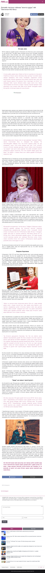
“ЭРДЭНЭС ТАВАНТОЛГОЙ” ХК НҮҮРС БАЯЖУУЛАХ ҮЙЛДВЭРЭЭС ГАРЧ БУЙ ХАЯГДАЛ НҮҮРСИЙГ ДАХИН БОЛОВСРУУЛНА (23, 557)
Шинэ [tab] (12, 528)
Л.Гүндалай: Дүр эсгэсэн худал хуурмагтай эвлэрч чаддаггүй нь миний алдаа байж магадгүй (23, 562)
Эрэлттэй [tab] (33, 528)
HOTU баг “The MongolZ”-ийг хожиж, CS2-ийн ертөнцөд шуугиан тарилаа (20, 541)
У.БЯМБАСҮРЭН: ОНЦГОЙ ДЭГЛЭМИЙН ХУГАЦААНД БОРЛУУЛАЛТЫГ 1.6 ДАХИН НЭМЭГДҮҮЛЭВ (22, 552)
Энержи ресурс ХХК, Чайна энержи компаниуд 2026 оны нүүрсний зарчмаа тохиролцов (23, 536)
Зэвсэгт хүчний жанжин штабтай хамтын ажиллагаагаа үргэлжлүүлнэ (20, 531)
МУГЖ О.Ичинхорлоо (6, 485)
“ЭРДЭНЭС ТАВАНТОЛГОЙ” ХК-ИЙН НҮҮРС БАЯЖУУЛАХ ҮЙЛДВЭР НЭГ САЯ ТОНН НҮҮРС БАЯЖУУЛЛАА (24, 547)
